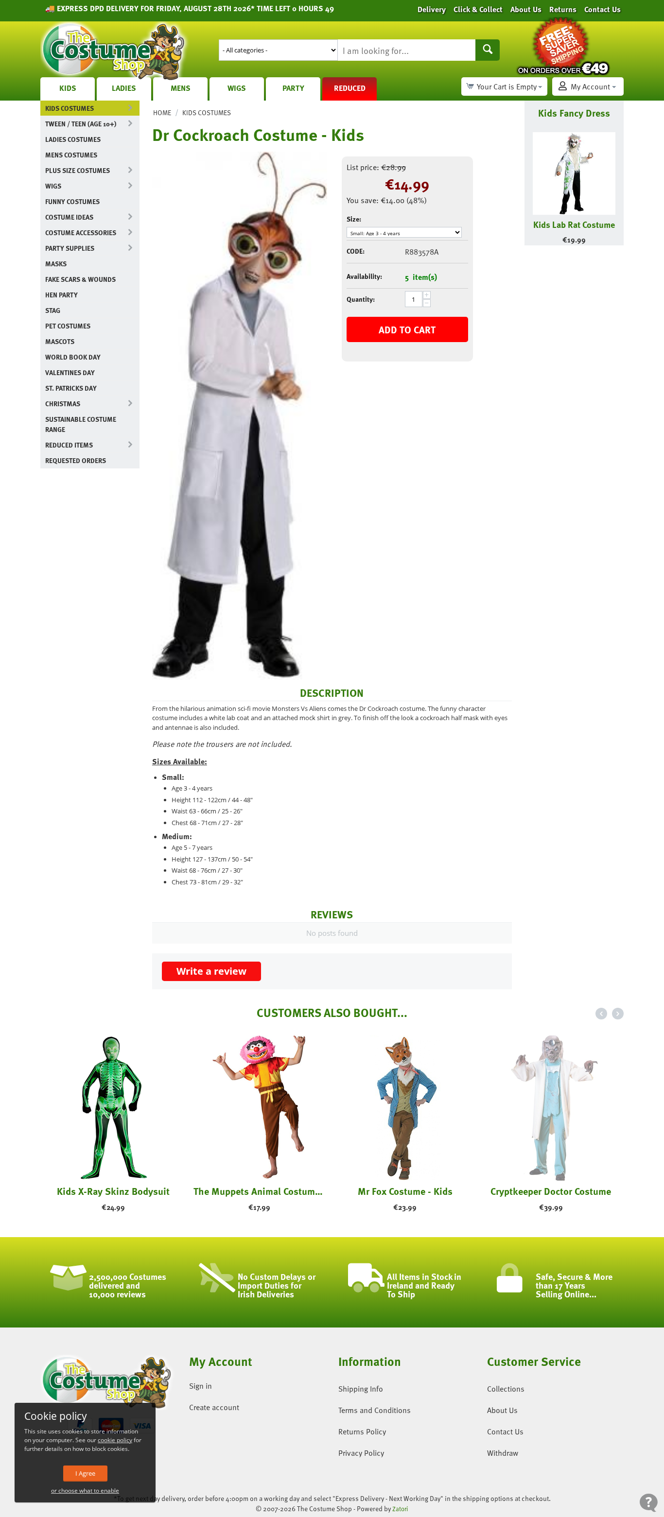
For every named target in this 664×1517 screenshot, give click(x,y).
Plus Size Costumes (77, 170)
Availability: (364, 276)
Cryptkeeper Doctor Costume (550, 1191)
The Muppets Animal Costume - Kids (259, 1191)
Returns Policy (362, 1431)
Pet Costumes (67, 326)
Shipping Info (360, 1389)
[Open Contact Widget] (648, 1502)
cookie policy (115, 1440)
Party (293, 88)
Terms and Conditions (374, 1410)
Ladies (124, 88)
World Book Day (73, 357)
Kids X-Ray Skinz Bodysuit (113, 1191)
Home (162, 112)
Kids (67, 88)
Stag (52, 310)
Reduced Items (69, 445)
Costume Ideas (69, 217)
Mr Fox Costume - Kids (405, 1191)
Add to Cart (407, 329)
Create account (214, 1407)
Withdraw (502, 1453)
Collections (505, 1389)
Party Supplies (69, 248)
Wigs (236, 88)
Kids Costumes (69, 108)
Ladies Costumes (73, 139)
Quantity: (361, 299)
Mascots (59, 341)
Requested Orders (75, 460)
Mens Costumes (71, 155)
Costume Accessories (80, 232)
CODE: (356, 251)
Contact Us (505, 1431)
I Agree (85, 1473)
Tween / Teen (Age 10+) (80, 124)
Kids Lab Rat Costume (574, 224)
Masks (56, 264)
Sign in (200, 1386)
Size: (354, 219)
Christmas (62, 403)
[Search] (487, 50)
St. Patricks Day (71, 388)
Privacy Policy (361, 1453)
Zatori (400, 1509)
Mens (181, 88)
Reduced (350, 88)
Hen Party (61, 295)
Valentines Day (70, 372)
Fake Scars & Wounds (80, 279)
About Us (502, 1410)
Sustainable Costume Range (80, 424)
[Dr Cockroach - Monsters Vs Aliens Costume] (239, 416)
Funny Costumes (72, 201)
